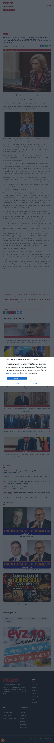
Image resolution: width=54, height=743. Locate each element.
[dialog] (27, 371)
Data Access (27, 383)
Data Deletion (19, 383)
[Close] (51, 359)
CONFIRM (16, 378)
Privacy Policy (35, 383)
